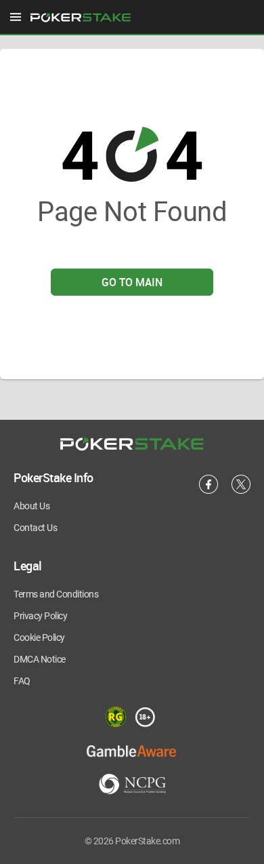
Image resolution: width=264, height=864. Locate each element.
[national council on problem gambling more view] (132, 785)
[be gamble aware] (132, 750)
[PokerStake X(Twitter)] (241, 491)
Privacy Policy (40, 615)
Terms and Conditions (56, 594)
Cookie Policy (39, 637)
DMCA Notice (40, 659)
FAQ (22, 680)
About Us (31, 505)
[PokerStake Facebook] (208, 491)
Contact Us (35, 527)
